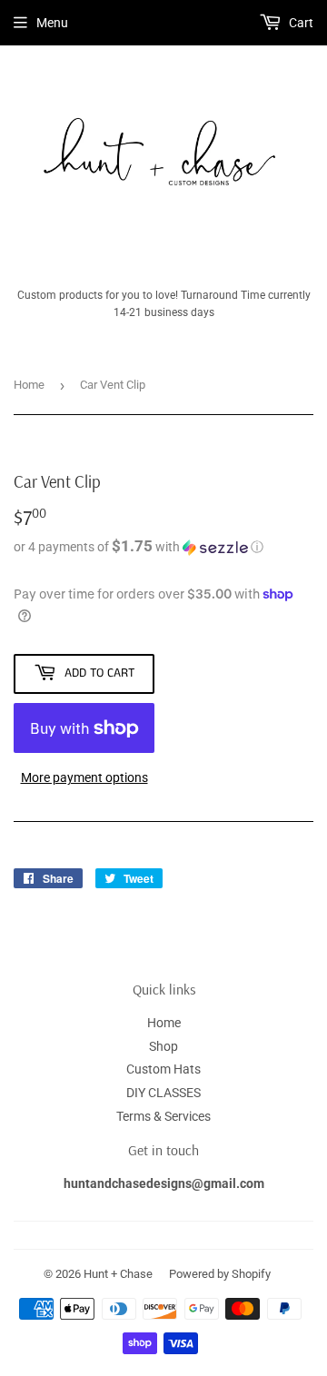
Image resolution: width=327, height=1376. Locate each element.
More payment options (84, 777)
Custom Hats (163, 1069)
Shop (163, 1046)
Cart (299, 22)
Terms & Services (163, 1116)
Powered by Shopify (220, 1274)
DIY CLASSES (163, 1092)
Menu (52, 22)
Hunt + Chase (118, 1274)
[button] (163, 547)
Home (29, 384)
